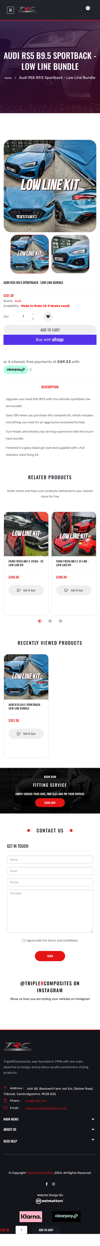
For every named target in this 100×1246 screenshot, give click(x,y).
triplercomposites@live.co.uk (46, 1108)
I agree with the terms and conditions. (52, 940)
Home (8, 78)
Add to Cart (50, 330)
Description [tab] (50, 386)
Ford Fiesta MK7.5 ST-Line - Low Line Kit (72, 563)
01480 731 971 (35, 1101)
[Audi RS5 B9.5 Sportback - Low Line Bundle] (30, 254)
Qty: (6, 316)
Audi (18, 301)
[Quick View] (9, 535)
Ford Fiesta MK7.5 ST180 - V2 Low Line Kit (26, 563)
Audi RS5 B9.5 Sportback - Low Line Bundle (25, 706)
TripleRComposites (40, 1173)
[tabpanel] (50, 427)
